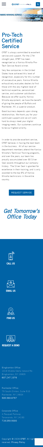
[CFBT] (21, 4)
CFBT (23, 439)
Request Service (21, 192)
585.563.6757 (9, 398)
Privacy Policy (18, 442)
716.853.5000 (9, 420)
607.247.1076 (9, 377)
